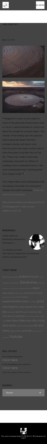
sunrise (26, 331)
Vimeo (34, 331)
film (30, 302)
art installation (15, 283)
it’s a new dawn (23, 307)
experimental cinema (8, 297)
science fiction (16, 331)
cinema (21, 289)
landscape (20, 316)
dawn (36, 288)
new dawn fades (16, 320)
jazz (13, 312)
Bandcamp (28, 282)
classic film (28, 289)
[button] (23, 392)
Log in (23, 438)
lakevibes (33, 312)
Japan (9, 312)
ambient (16, 277)
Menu (41, 5)
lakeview (11, 316)
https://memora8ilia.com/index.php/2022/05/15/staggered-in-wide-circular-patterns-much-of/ (23, 206)
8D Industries (7, 277)
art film (41, 277)
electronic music (33, 293)
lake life (19, 311)
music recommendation (32, 316)
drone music (19, 293)
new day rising (35, 320)
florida (34, 301)
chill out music (14, 289)
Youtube (15, 336)
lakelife (26, 312)
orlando (19, 326)
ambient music (29, 276)
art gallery (5, 283)
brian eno (41, 283)
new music (9, 325)
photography (28, 326)
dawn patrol (8, 293)
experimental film (21, 297)
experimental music (15, 301)
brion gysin (5, 289)
